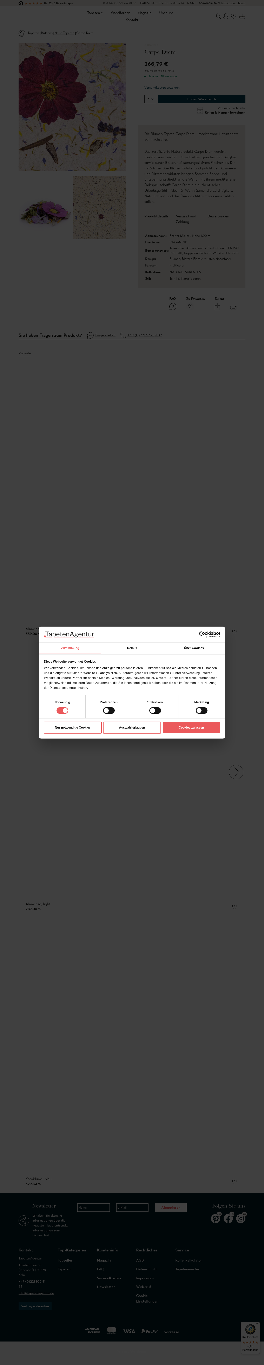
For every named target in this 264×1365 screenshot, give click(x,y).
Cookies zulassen (191, 727)
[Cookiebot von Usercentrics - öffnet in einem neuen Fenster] (202, 634)
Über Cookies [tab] (194, 648)
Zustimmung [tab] (70, 648)
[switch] (109, 710)
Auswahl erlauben (132, 727)
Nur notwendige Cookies (73, 727)
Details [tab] (132, 648)
